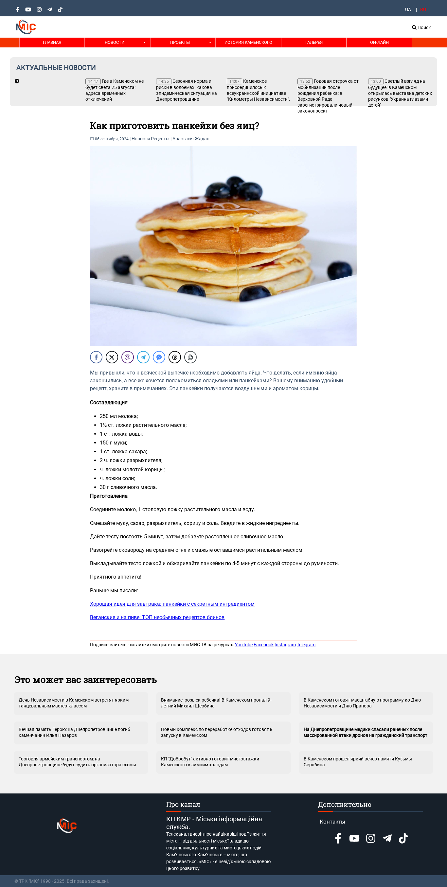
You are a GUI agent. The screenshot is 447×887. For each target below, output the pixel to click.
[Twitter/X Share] (112, 357)
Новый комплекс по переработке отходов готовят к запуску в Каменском (217, 732)
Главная (52, 42)
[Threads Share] (175, 357)
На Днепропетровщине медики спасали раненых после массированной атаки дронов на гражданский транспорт (365, 732)
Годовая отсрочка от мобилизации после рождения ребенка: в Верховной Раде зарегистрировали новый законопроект (328, 95)
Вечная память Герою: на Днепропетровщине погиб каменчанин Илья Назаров (74, 732)
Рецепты (160, 138)
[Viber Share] (127, 357)
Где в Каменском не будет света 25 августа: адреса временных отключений (114, 90)
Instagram (285, 644)
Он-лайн (379, 42)
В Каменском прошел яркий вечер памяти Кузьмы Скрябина (358, 761)
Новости (114, 42)
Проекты (180, 42)
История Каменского (248, 42)
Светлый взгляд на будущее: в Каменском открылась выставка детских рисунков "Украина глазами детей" (400, 93)
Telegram (306, 644)
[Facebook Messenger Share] (159, 357)
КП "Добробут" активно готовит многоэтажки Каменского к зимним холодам (210, 761)
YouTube (244, 644)
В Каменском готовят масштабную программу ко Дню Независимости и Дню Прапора (362, 702)
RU (423, 9)
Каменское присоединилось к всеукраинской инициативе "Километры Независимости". (258, 90)
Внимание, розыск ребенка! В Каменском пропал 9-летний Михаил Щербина (216, 702)
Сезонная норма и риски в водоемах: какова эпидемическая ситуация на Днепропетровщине (186, 90)
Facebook (264, 644)
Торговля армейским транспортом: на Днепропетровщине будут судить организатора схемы (77, 761)
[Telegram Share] (143, 357)
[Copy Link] (190, 357)
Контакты (332, 821)
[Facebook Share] (96, 357)
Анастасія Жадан (190, 138)
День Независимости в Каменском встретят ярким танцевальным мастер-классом (74, 702)
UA (408, 9)
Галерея (314, 42)
